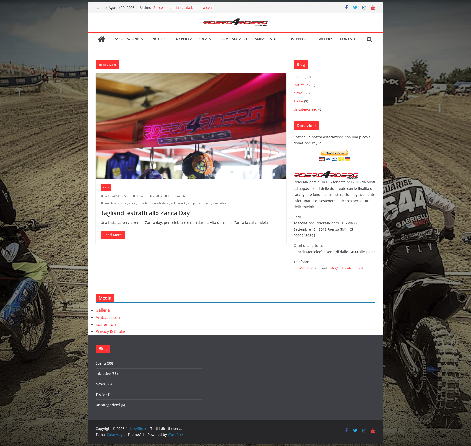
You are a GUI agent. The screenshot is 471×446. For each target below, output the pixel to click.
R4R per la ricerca (190, 39)
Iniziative (301, 85)
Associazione (127, 39)
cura (132, 203)
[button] (141, 39)
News (106, 187)
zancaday (219, 203)
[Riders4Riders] (101, 39)
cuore (122, 203)
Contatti (348, 39)
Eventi (299, 77)
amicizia (110, 203)
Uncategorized (305, 109)
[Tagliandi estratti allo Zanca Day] (191, 126)
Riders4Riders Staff (118, 196)
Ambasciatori (267, 39)
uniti (207, 203)
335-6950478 (304, 268)
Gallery (324, 39)
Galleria (103, 310)
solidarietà (178, 203)
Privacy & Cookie (111, 331)
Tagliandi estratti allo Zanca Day (145, 213)
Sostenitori (299, 39)
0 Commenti (176, 196)
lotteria (143, 203)
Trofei (298, 101)
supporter (195, 203)
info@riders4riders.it (346, 268)
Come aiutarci (234, 39)
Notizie (159, 39)
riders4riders (159, 203)
